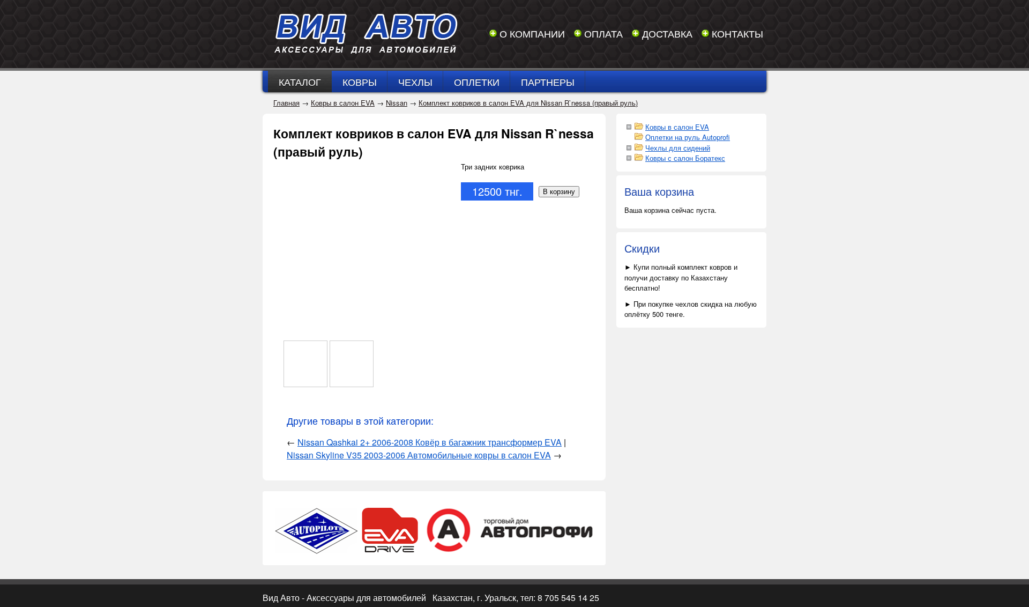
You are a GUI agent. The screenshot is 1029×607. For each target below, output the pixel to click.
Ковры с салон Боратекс (685, 158)
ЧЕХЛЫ (415, 81)
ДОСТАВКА (667, 33)
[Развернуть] (628, 126)
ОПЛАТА (603, 33)
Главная (286, 103)
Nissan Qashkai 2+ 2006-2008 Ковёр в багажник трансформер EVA (429, 442)
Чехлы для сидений (677, 148)
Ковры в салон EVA (343, 103)
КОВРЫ (359, 81)
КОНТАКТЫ (737, 33)
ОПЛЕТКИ (476, 81)
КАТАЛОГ (300, 81)
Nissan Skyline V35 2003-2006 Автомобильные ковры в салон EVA (419, 455)
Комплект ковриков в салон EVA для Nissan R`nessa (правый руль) (528, 103)
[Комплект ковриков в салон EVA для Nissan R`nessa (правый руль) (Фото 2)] (352, 363)
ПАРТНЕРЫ (548, 81)
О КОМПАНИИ (532, 33)
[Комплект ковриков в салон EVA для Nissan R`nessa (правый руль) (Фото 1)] (305, 363)
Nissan (396, 103)
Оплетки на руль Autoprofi (687, 137)
